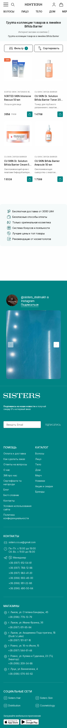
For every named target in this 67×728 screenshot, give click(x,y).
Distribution (14, 705)
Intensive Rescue (25, 92)
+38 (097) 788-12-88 (20, 567)
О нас (6, 469)
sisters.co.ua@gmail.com (22, 542)
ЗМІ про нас (10, 475)
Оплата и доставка (14, 453)
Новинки (40, 480)
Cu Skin (38, 92)
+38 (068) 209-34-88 (20, 663)
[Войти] (54, 4)
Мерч (38, 475)
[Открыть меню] (5, 4)
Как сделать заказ (14, 459)
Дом (38, 469)
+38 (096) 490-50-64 (21, 588)
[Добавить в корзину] (29, 114)
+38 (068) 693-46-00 (21, 577)
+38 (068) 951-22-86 (20, 583)
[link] (61, 4)
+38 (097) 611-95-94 (19, 627)
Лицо (38, 459)
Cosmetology (47, 705)
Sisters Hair (14, 697)
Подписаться (29, 304)
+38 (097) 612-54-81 (20, 562)
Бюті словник (11, 495)
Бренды (39, 491)
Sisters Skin (46, 697)
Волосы (39, 453)
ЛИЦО (25, 11)
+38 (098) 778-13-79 (20, 616)
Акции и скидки (44, 486)
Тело (38, 464)
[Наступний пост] (56, 344)
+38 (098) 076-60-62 (20, 673)
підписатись (53, 424)
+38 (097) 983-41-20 (20, 572)
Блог (6, 489)
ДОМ (52, 11)
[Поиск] (12, 4)
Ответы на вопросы (15, 464)
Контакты (9, 500)
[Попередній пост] (10, 344)
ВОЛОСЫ (8, 11)
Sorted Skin (10, 92)
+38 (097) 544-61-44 (20, 650)
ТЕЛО (39, 11)
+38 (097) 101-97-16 (19, 640)
